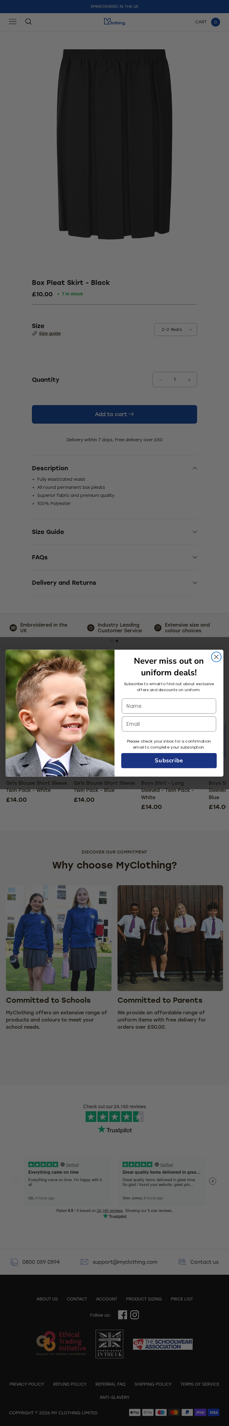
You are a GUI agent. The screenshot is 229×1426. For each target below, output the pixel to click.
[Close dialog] (216, 657)
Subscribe (169, 760)
